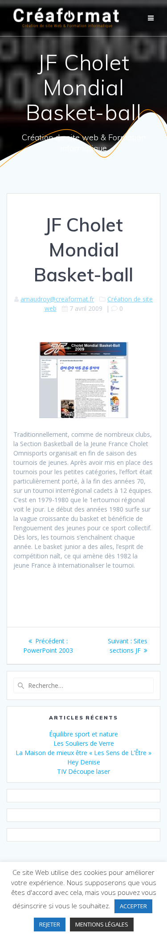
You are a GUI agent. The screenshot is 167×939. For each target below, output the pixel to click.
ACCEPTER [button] (133, 906)
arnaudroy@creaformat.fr (57, 299)
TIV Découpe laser (83, 771)
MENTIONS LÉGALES (101, 924)
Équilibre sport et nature (83, 734)
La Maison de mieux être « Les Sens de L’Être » (83, 752)
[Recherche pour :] (83, 685)
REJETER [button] (49, 924)
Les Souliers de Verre (83, 743)
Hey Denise (83, 762)
